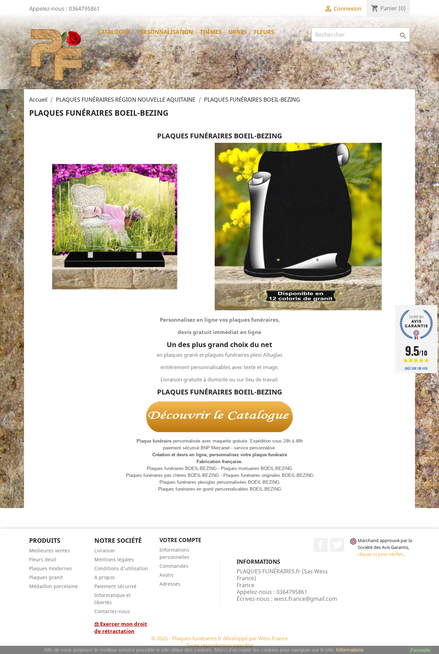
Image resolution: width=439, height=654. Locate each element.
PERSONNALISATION (165, 32)
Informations (350, 650)
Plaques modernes (50, 568)
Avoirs (166, 575)
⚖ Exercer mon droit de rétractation (120, 627)
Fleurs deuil (42, 559)
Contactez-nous (112, 611)
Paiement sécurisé (115, 586)
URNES (237, 32)
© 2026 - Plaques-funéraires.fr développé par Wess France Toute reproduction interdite (219, 642)
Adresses (169, 584)
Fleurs (264, 32)
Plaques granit (46, 577)
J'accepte (420, 650)
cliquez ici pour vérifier (380, 554)
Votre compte (180, 540)
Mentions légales (114, 559)
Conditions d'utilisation (121, 568)
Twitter (337, 545)
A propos (104, 577)
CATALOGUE (114, 32)
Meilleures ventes (49, 550)
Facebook (321, 545)
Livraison (104, 550)
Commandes (173, 566)
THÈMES (211, 32)
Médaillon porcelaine (53, 586)
